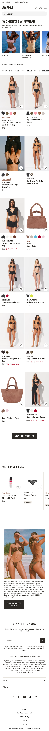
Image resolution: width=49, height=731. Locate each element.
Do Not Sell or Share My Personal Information (24, 728)
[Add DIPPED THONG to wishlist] (40, 487)
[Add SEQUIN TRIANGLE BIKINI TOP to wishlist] (21, 345)
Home (4, 65)
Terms (24, 724)
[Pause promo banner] (45, 2)
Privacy (24, 720)
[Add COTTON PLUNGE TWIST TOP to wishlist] (21, 230)
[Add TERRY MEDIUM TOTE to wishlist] (21, 404)
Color (37, 71)
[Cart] (40, 7)
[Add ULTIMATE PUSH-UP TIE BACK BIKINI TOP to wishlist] (21, 106)
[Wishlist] (35, 7)
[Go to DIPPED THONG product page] (33, 482)
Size (10, 71)
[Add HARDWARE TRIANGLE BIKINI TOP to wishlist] (21, 168)
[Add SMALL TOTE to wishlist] (46, 230)
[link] (14, 604)
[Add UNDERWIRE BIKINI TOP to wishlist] (21, 289)
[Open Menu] (45, 7)
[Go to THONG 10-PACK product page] (11, 482)
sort (4, 71)
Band (17, 71)
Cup (23, 71)
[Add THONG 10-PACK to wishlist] (18, 487)
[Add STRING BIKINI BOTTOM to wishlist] (46, 289)
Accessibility (24, 717)
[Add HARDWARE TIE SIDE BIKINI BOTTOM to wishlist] (46, 168)
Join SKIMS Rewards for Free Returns (15, 2)
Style (29, 71)
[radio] (3, 113)
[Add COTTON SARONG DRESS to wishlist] (46, 404)
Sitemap (24, 709)
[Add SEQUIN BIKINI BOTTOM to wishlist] (46, 345)
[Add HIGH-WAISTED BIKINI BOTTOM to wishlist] (46, 106)
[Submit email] (42, 640)
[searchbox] (27, 13)
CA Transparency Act (24, 713)
